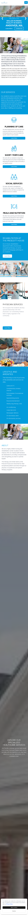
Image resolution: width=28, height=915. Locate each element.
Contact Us (19, 28)
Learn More (9, 28)
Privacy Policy (9, 904)
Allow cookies (14, 907)
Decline (14, 911)
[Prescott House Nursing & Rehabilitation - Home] (12, 3)
